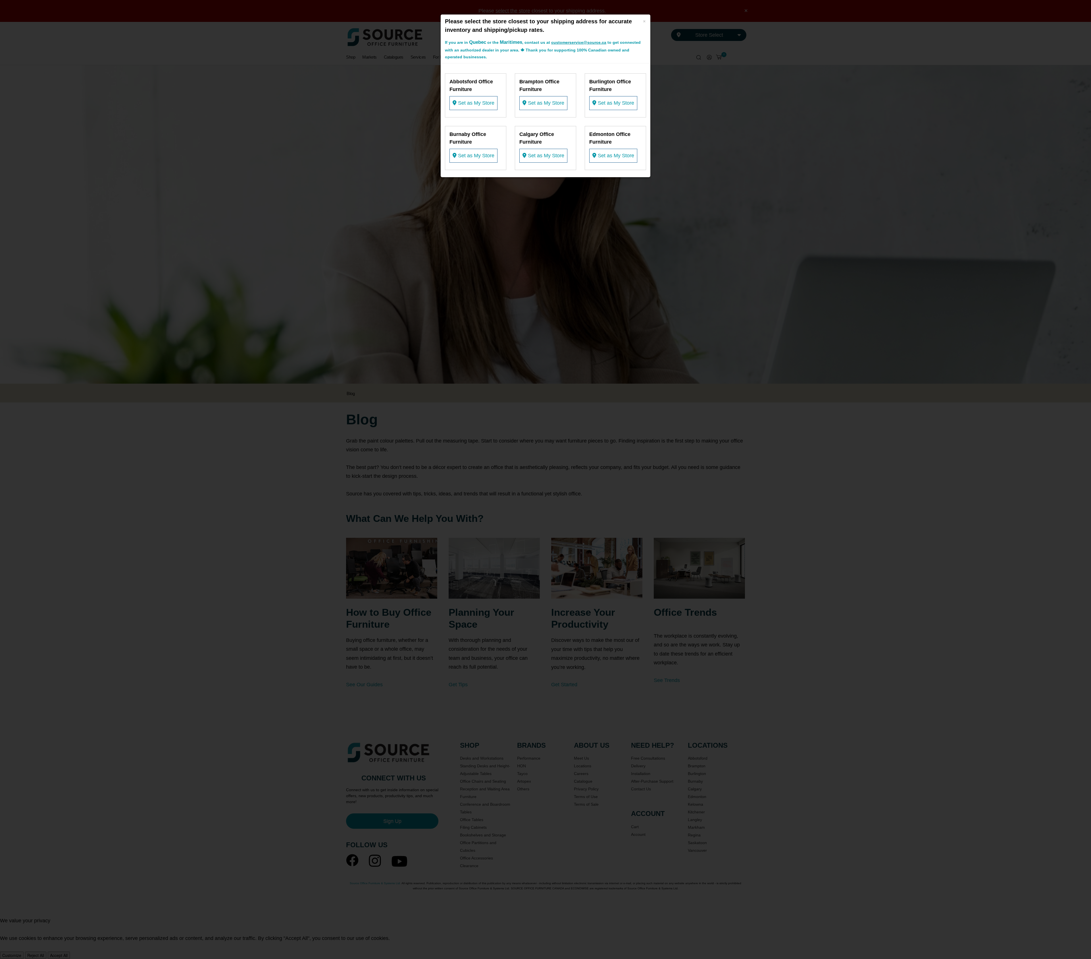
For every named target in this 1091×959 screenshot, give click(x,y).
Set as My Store (475, 103)
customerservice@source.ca (578, 42)
